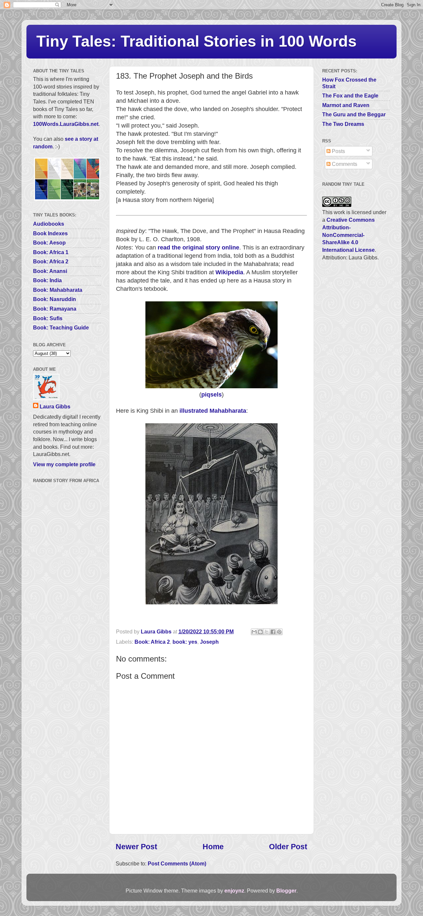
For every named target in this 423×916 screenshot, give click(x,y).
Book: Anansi (50, 271)
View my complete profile (64, 464)
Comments (343, 164)
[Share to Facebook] (273, 632)
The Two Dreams (343, 124)
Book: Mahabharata (57, 290)
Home (213, 846)
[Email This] (254, 632)
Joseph (209, 642)
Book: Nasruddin (54, 299)
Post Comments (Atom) (177, 863)
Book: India (47, 280)
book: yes (185, 642)
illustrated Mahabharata (212, 410)
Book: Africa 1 (50, 252)
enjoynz (234, 891)
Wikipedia (229, 272)
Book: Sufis (47, 318)
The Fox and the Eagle (350, 95)
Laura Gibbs (55, 406)
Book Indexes (50, 233)
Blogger (286, 891)
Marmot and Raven (345, 105)
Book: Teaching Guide (61, 327)
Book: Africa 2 (152, 642)
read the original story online (198, 247)
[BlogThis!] (260, 632)
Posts (337, 151)
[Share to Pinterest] (279, 632)
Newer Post (136, 846)
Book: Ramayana (54, 309)
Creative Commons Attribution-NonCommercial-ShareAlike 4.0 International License (348, 235)
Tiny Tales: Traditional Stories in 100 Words (196, 41)
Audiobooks (48, 224)
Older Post (288, 846)
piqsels (211, 394)
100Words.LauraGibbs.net (65, 124)
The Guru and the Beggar (354, 114)
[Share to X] (266, 632)
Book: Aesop (49, 243)
